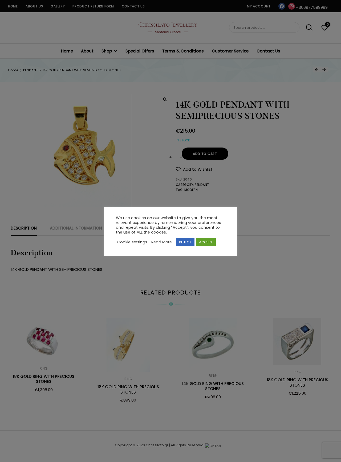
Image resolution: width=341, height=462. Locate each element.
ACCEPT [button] (206, 242)
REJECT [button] (185, 242)
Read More (161, 242)
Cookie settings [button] (132, 242)
